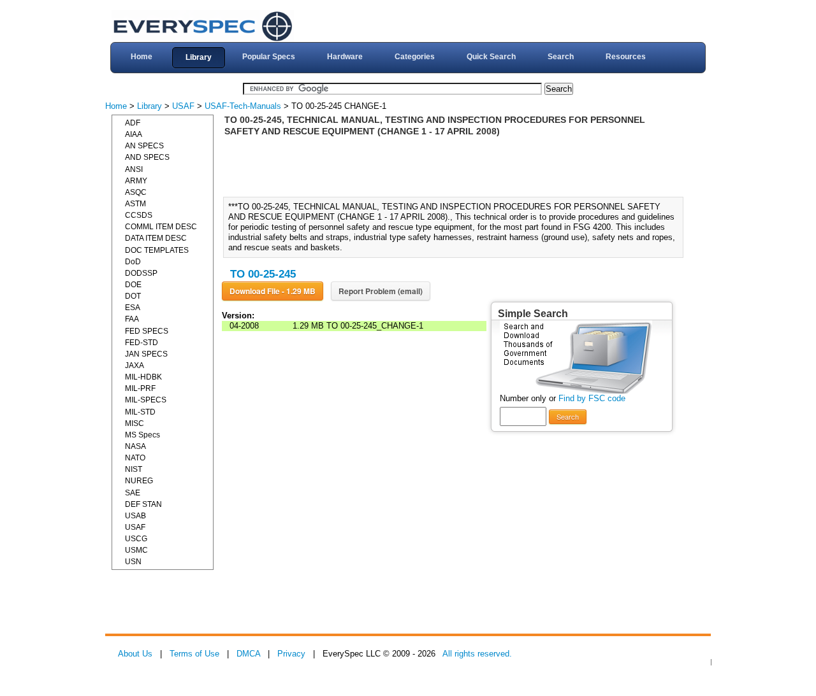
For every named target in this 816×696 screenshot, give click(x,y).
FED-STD (141, 342)
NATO (135, 457)
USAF (183, 106)
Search (561, 56)
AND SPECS (147, 157)
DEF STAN (143, 504)
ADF (132, 122)
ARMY (136, 180)
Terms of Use (194, 653)
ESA (132, 307)
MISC (134, 423)
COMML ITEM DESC (161, 226)
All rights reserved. (477, 653)
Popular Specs (268, 56)
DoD (133, 261)
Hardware (345, 56)
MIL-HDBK (143, 377)
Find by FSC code (591, 398)
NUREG (139, 480)
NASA (135, 446)
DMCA (248, 653)
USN (133, 561)
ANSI (134, 169)
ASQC (136, 192)
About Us (135, 653)
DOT (133, 296)
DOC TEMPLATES (157, 250)
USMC (136, 550)
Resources (626, 56)
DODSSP (141, 273)
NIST (133, 469)
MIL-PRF (140, 388)
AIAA (133, 134)
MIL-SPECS (145, 399)
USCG (136, 538)
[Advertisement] (457, 165)
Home (141, 56)
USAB (135, 515)
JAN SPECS (146, 354)
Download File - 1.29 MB (272, 291)
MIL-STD (140, 412)
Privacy (291, 653)
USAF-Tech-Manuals (243, 106)
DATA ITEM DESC (156, 238)
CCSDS (138, 215)
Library (199, 57)
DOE (133, 284)
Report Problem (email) (381, 291)
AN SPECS (144, 145)
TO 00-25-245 (263, 274)
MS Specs (142, 434)
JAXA (134, 365)
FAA (132, 319)
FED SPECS (146, 331)
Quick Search (491, 56)
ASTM (135, 203)
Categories (415, 56)
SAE (132, 492)
